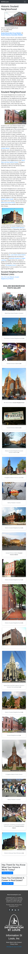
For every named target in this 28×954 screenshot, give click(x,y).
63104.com (5, 2)
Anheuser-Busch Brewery (18, 227)
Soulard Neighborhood (18, 402)
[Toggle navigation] (25, 1)
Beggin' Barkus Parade (7, 199)
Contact (19, 942)
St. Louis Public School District (17, 255)
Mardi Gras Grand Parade (8, 202)
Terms (16, 944)
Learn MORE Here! (8, 883)
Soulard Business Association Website (12, 35)
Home (7, 942)
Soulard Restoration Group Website (11, 33)
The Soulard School (10, 265)
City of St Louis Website (7, 277)
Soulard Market (5, 148)
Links (15, 942)
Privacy (12, 944)
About (11, 942)
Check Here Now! (7, 873)
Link (23, 338)
